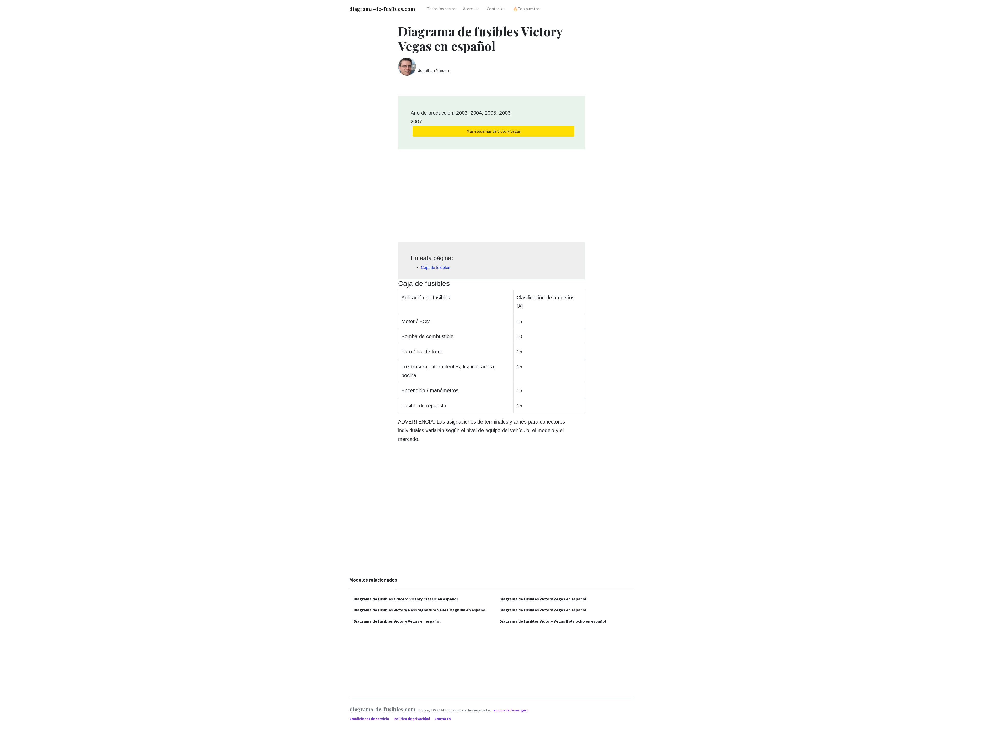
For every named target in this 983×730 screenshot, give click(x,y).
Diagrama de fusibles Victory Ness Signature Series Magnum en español (420, 609)
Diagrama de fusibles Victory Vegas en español (397, 621)
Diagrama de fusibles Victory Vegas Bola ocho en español (552, 621)
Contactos (496, 8)
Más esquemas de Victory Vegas (494, 131)
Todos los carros (441, 8)
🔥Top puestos (526, 8)
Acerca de (471, 8)
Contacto (443, 719)
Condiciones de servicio (370, 719)
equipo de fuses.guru (511, 710)
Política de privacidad (412, 719)
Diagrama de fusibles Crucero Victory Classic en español (406, 598)
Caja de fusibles (435, 267)
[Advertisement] (491, 194)
